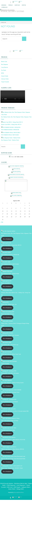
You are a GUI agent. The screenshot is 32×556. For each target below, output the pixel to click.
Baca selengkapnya (7, 239)
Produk (10, 5)
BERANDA (3, 5)
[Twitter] (15, 2)
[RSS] (20, 2)
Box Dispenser (4, 64)
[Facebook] (10, 2)
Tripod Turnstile (5, 81)
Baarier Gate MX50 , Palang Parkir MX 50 (11, 124)
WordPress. (21, 492)
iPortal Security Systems (12, 11)
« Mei (1, 222)
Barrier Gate (4, 61)
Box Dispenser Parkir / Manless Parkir (10, 140)
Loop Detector (4, 67)
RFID (2, 73)
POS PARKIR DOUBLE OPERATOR (10, 129)
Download (4, 7)
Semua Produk (4, 76)
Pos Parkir (3, 70)
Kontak (24, 5)
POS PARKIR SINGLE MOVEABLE (10, 135)
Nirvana (15, 492)
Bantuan (17, 5)
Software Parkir (5, 79)
